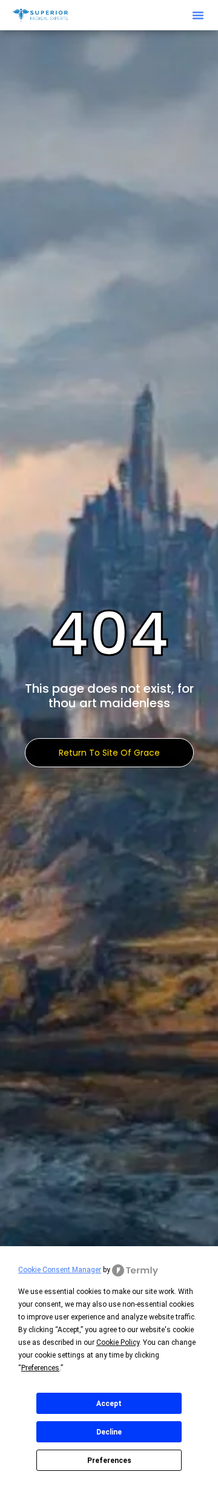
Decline (109, 1432)
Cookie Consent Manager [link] (59, 1270)
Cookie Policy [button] (117, 1342)
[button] (198, 15)
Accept (109, 1403)
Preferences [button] (40, 1368)
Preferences (109, 1460)
